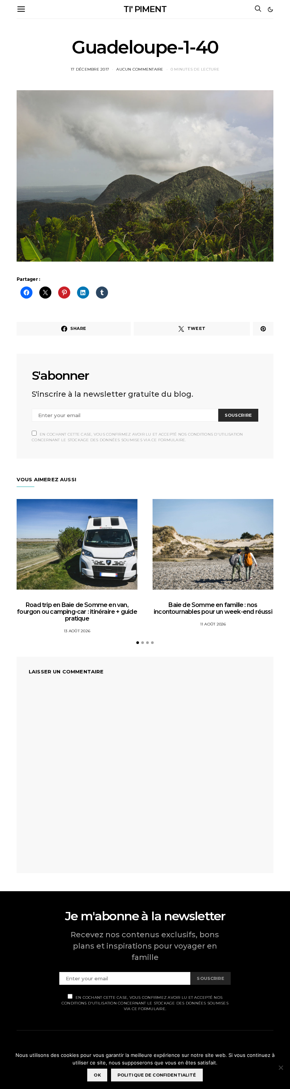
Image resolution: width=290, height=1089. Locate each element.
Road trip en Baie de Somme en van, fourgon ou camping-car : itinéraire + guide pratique (77, 611)
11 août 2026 (213, 624)
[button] (270, 9)
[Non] (280, 1067)
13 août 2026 (77, 630)
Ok (97, 1075)
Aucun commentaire (139, 69)
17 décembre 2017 (90, 69)
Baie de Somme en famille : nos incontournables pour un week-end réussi (213, 608)
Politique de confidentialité (156, 1075)
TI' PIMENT (145, 9)
